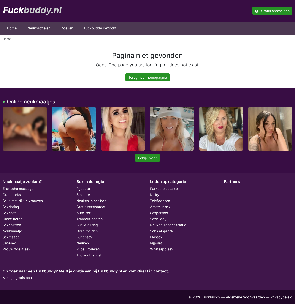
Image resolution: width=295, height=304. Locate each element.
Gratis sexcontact (90, 207)
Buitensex (84, 237)
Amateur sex (160, 207)
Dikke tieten (12, 219)
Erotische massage (18, 188)
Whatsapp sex (161, 249)
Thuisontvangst (89, 255)
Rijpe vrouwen (88, 249)
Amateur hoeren (89, 219)
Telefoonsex (160, 201)
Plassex (156, 237)
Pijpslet (156, 243)
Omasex (9, 243)
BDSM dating (87, 225)
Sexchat (9, 213)
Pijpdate (83, 188)
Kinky (154, 195)
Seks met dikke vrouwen (23, 201)
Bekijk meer (147, 158)
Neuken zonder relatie (168, 225)
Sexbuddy (158, 219)
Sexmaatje (11, 237)
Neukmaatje (12, 231)
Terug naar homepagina (147, 77)
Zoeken (67, 28)
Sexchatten (12, 225)
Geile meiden (87, 231)
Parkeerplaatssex (164, 188)
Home (12, 28)
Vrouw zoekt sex (16, 249)
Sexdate (83, 195)
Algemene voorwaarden (245, 297)
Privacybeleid (281, 297)
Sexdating (11, 207)
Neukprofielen (38, 28)
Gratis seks (12, 195)
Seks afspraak (161, 231)
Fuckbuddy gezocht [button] (100, 28)
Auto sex (83, 213)
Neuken (82, 243)
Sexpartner (159, 213)
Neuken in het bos (91, 201)
